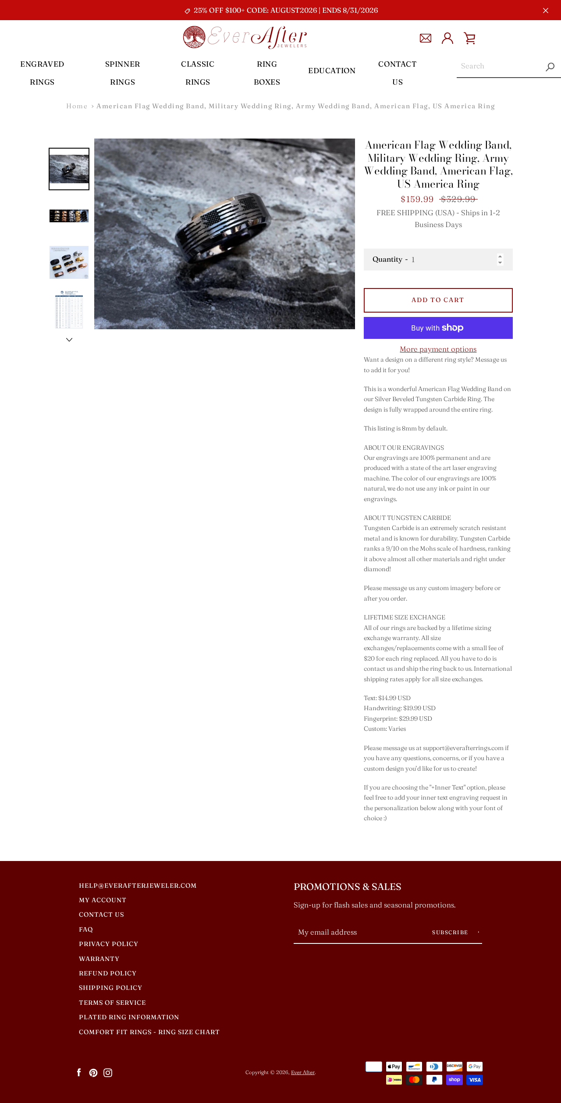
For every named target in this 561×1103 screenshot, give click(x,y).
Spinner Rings (122, 72)
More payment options (438, 349)
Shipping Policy (110, 988)
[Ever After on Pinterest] (93, 1072)
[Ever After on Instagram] (107, 1072)
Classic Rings (197, 72)
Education (331, 70)
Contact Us (397, 72)
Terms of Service (112, 1003)
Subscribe (451, 932)
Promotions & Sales (347, 887)
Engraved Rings (42, 72)
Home (77, 106)
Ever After (303, 1072)
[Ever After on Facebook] (79, 1072)
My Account (103, 900)
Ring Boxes (267, 72)
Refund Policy (108, 973)
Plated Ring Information (129, 1017)
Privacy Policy (108, 944)
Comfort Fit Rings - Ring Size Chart (149, 1032)
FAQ (86, 929)
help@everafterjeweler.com (138, 886)
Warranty (99, 959)
